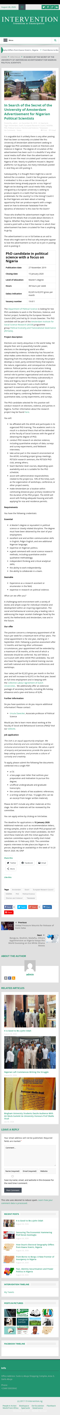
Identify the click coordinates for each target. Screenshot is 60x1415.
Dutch (21, 125)
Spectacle (44, 123)
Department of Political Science (22, 309)
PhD (5, 128)
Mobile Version (39, 1411)
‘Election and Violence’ (30, 128)
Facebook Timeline (14, 1344)
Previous (22, 922)
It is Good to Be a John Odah (17, 1030)
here (27, 412)
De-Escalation (38, 1406)
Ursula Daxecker (17, 713)
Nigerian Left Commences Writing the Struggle (26, 1072)
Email (53, 130)
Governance (38, 1408)
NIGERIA (49, 125)
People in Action (9, 1406)
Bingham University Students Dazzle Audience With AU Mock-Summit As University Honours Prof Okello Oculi (29, 1116)
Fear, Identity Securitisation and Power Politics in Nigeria (34, 1270)
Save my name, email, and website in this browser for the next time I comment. (29, 1181)
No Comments (9, 130)
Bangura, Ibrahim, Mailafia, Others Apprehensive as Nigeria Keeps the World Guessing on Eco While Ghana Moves (26, 941)
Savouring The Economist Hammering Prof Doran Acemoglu (34, 1233)
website (11, 728)
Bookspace (24, 1406)
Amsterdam (13, 125)
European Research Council (34, 125)
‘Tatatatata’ (43, 128)
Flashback (51, 1406)
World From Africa (10, 1408)
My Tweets (9, 1292)
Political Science (14, 128)
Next (39, 935)
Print (45, 130)
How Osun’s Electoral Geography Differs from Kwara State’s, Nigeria (35, 1245)
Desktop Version (21, 1411)
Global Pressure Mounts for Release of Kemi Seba (34, 926)
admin (15, 123)
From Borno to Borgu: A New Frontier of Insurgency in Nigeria (35, 1258)
